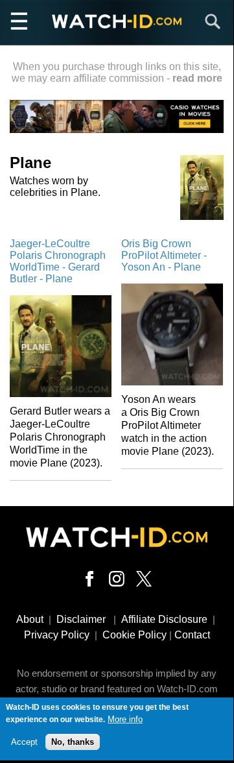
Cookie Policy (134, 634)
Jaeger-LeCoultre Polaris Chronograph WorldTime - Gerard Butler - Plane (58, 261)
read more (197, 78)
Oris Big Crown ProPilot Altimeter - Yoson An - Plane (164, 255)
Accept (24, 742)
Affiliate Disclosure (164, 619)
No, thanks (72, 742)
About (29, 619)
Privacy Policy (56, 634)
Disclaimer (81, 619)
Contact (192, 634)
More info (125, 719)
